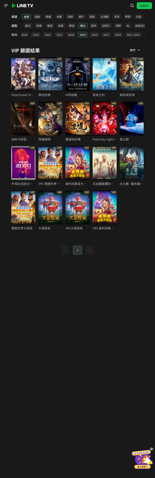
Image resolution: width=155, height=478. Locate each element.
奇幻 (82, 25)
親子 (81, 16)
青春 (39, 25)
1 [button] (77, 250)
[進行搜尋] (132, 5)
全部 (26, 16)
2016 (118, 35)
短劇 (70, 16)
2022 (48, 35)
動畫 (48, 16)
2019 (83, 35)
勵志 (28, 25)
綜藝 (59, 16)
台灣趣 (104, 16)
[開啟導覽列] (6, 5)
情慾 (118, 25)
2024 (24, 35)
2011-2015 (133, 35)
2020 (71, 35)
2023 (36, 35)
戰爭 (93, 25)
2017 (106, 35)
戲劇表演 (140, 25)
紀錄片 (106, 25)
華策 (127, 16)
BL (128, 25)
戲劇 (37, 16)
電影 (92, 16)
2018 (94, 35)
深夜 (116, 16)
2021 (59, 35)
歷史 (71, 25)
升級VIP (144, 6)
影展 (61, 25)
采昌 (138, 16)
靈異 (50, 25)
